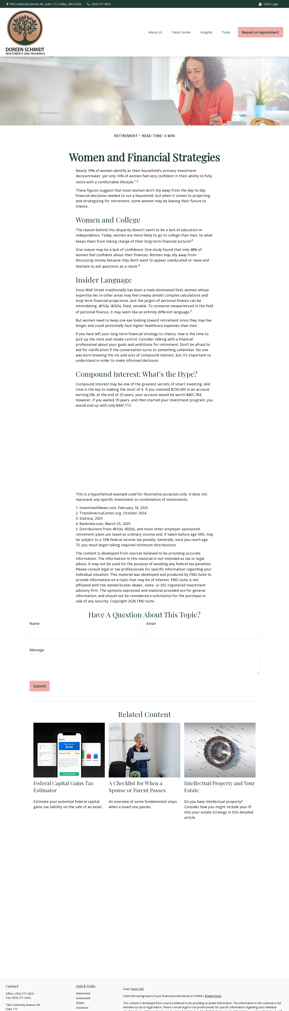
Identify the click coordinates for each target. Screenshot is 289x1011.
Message (36, 649)
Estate (80, 1003)
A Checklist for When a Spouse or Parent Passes (137, 786)
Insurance (82, 1007)
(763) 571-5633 (101, 4)
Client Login (270, 4)
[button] (155, 32)
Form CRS (137, 989)
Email (151, 623)
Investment (83, 998)
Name (34, 623)
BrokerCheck (213, 996)
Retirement (83, 993)
